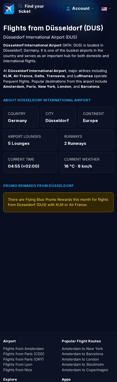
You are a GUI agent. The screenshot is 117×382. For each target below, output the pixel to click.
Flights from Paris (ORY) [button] (23, 359)
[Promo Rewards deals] (8, 8)
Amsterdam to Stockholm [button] (83, 364)
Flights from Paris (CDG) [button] (23, 354)
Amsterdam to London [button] (80, 359)
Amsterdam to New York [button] (82, 348)
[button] (36, 9)
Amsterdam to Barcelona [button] (82, 354)
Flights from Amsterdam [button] (23, 348)
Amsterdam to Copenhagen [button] (85, 370)
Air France (78, 204)
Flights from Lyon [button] (17, 364)
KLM (59, 204)
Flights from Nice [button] (17, 370)
